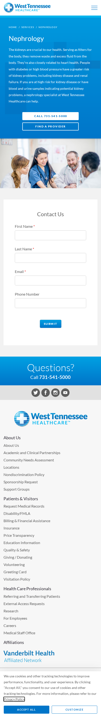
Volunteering (14, 564)
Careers (10, 625)
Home (13, 27)
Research (11, 611)
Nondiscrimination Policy (24, 474)
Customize (75, 709)
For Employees (15, 618)
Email (20, 271)
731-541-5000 (55, 377)
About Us (11, 445)
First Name (25, 226)
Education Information (22, 542)
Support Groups (17, 489)
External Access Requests (24, 603)
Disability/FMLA (17, 513)
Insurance (11, 528)
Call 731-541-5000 (50, 116)
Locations (11, 467)
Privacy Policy (14, 699)
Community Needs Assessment (29, 460)
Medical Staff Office (19, 633)
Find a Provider (50, 126)
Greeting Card (15, 572)
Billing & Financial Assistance (27, 520)
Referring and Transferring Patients (32, 596)
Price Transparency (19, 535)
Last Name (24, 249)
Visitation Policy (17, 579)
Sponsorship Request (21, 482)
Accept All (26, 709)
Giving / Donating (18, 557)
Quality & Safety (17, 550)
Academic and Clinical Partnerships (32, 452)
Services (27, 27)
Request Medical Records (24, 506)
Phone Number (27, 294)
